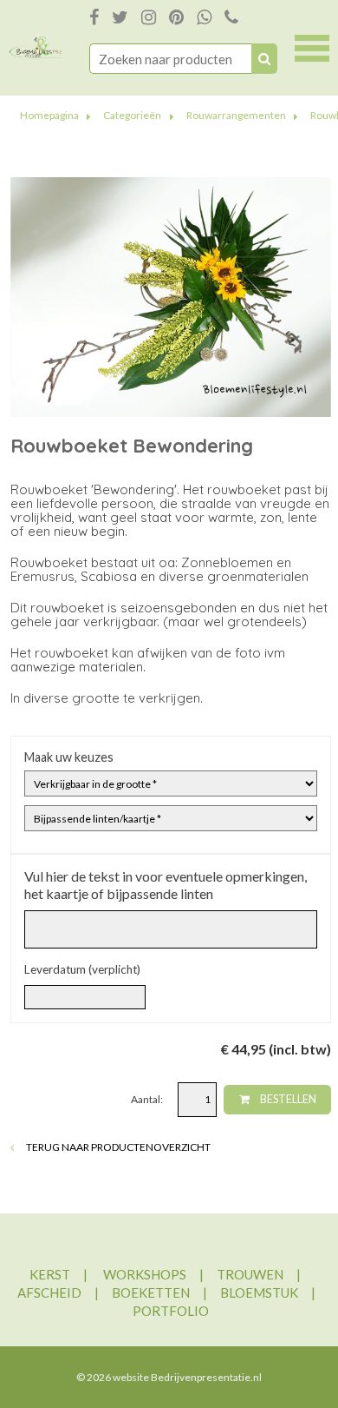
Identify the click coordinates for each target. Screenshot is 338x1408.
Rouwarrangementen (236, 115)
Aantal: (148, 1099)
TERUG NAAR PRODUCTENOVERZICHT (117, 1147)
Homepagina (49, 115)
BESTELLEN (287, 1099)
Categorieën (132, 115)
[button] (312, 46)
